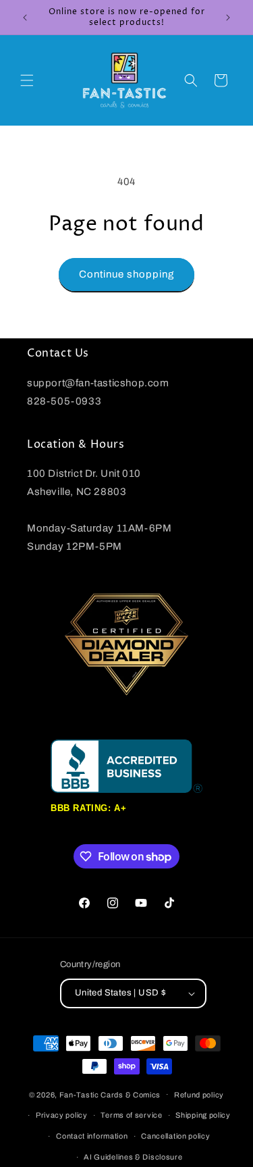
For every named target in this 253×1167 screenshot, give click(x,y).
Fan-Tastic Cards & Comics (110, 1094)
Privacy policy (62, 1115)
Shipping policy (203, 1115)
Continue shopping (126, 274)
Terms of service (131, 1115)
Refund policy (199, 1095)
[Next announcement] (228, 17)
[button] (27, 80)
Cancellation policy (175, 1136)
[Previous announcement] (25, 17)
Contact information (92, 1136)
